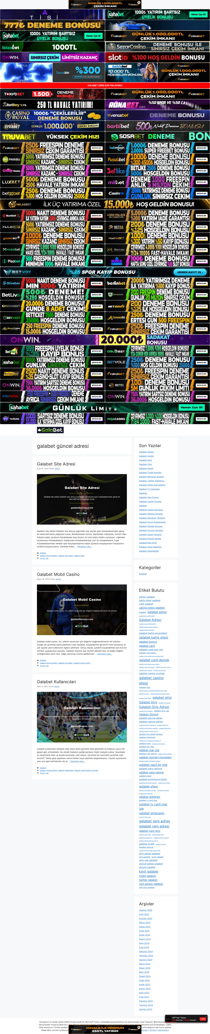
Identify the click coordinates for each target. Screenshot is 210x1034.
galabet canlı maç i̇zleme (146, 667)
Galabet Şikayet (146, 847)
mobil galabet (147, 875)
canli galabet (146, 603)
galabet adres (157, 612)
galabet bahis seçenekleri (153, 633)
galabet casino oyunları (152, 673)
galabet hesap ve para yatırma (148, 731)
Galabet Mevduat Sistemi (151, 477)
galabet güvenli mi (162, 725)
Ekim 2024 (144, 943)
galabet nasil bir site (153, 765)
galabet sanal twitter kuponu (148, 783)
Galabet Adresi (146, 452)
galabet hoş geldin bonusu (151, 734)
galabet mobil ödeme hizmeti (86, 770)
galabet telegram (149, 796)
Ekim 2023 (144, 993)
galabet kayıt (145, 743)
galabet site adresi (65, 556)
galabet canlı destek (154, 660)
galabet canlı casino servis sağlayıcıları (151, 656)
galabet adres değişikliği (147, 616)
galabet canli (147, 645)
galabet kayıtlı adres (158, 744)
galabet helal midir (165, 728)
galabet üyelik (146, 843)
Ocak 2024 (144, 980)
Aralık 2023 (144, 984)
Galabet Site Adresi (56, 463)
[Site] (52, 147)
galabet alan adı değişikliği (147, 624)
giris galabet (144, 857)
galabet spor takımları (146, 793)
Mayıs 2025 (144, 922)
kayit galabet (148, 871)
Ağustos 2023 (146, 1001)
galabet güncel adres (150, 718)
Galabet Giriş (145, 460)
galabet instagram (147, 737)
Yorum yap (44, 558)
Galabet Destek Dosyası (150, 526)
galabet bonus (148, 641)
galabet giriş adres (164, 703)
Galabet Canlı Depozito (150, 547)
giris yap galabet (148, 860)
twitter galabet (148, 879)
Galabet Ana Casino (149, 497)
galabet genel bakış (145, 698)
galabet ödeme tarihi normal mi (148, 841)
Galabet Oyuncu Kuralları (151, 530)
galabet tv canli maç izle (153, 806)
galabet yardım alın (145, 817)
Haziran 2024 (145, 960)
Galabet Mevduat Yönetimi (152, 518)
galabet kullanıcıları (65, 770)
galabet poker (145, 776)
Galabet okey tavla (158, 834)
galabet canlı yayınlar (145, 670)
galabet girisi (162, 697)
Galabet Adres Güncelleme (152, 485)
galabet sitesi (148, 786)
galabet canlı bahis (147, 653)
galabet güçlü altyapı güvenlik (148, 728)
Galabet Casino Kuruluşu (151, 510)
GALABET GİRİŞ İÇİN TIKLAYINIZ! (105, 85)
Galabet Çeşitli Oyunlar (150, 501)
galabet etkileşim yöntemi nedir (160, 694)
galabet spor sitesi (163, 790)
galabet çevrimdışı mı (145, 838)
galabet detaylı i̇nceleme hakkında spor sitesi (153, 690)
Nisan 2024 (144, 968)
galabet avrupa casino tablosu (148, 627)
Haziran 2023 (145, 1009)
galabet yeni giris (149, 830)
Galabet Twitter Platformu (151, 481)
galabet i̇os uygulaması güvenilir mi (150, 741)
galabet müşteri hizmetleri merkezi (149, 761)
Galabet (43, 553)
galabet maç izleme (148, 754)
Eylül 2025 (144, 914)
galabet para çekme (151, 772)
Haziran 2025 (145, 918)
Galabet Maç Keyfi (148, 543)
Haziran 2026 (145, 910)
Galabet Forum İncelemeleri (152, 522)
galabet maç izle (149, 750)
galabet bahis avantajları (146, 630)
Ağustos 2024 (146, 951)
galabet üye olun (161, 844)
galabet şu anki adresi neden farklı (149, 850)
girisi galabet (157, 857)
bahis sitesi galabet (149, 600)
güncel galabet (147, 867)
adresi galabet (147, 596)
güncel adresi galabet (151, 863)
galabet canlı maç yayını (163, 667)
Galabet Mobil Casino (58, 574)
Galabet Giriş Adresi (154, 707)
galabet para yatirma (150, 768)
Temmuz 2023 (146, 1005)
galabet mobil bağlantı (165, 754)
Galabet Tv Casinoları (149, 489)
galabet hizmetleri (65, 663)
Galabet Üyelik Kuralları (150, 472)
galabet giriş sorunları (146, 711)
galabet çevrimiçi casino (161, 838)
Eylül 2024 (144, 947)
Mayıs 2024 (144, 964)
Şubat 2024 (145, 976)
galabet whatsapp (151, 813)
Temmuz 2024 (146, 955)
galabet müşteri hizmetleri (155, 757)
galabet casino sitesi (151, 680)
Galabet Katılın (146, 468)
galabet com (144, 687)
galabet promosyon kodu (153, 779)
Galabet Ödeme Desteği (151, 514)
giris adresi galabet (149, 853)
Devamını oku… (84, 546)
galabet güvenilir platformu (147, 725)
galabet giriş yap (161, 711)
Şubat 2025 (144, 927)
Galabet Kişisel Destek (150, 538)
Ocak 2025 (144, 931)
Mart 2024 (144, 972)
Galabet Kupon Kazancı (150, 534)
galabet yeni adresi (154, 826)
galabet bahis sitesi (153, 637)
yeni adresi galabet (151, 883)
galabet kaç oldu (146, 747)
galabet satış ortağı (164, 783)
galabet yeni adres (154, 821)
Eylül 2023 (144, 997)
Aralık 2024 (144, 935)
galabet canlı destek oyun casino (149, 664)
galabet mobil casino (82, 663)
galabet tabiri (79, 556)
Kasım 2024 (145, 939)
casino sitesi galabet (152, 607)
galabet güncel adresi (48, 556)
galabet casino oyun (159, 670)
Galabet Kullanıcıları (56, 681)
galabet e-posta (144, 694)
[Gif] (105, 204)
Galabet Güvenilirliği (149, 551)
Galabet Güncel (148, 714)
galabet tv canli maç (148, 800)
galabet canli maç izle (151, 649)
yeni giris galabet (147, 887)
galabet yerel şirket (145, 834)
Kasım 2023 (145, 988)
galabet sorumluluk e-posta (147, 790)
